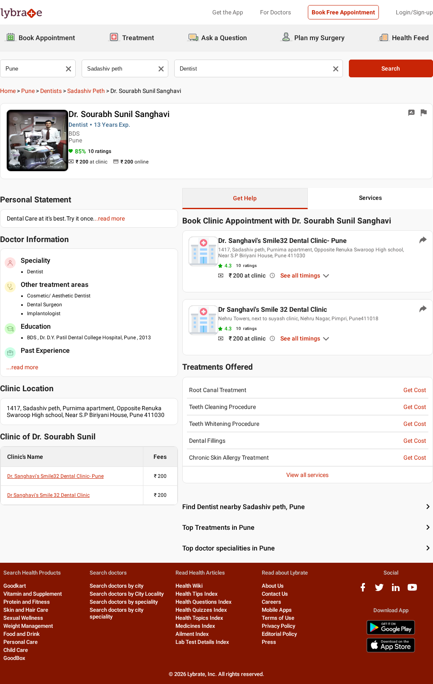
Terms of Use (278, 618)
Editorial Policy (279, 634)
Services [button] (370, 197)
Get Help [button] (245, 198)
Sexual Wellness (23, 618)
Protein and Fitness (26, 602)
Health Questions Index (203, 602)
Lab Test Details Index (202, 642)
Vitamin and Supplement (32, 594)
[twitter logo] (379, 590)
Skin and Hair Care (25, 610)
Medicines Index (195, 626)
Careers (271, 602)
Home (8, 90)
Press (269, 642)
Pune (28, 90)
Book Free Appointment (343, 12)
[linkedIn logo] (396, 590)
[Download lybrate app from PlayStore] (390, 633)
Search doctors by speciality (124, 602)
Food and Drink (21, 634)
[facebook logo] (363, 590)
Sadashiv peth (86, 90)
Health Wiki (189, 586)
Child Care (15, 650)
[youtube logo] (412, 590)
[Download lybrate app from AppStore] (390, 651)
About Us (273, 586)
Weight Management (28, 626)
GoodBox (14, 658)
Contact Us (275, 594)
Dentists (51, 90)
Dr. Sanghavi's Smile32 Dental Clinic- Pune (55, 476)
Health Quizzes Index (201, 610)
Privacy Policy (278, 626)
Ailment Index (192, 634)
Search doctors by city (116, 586)
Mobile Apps (277, 610)
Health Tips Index (196, 594)
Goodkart (14, 586)
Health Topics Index (199, 618)
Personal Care (20, 642)
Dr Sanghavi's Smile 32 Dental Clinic (48, 495)
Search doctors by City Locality (127, 594)
